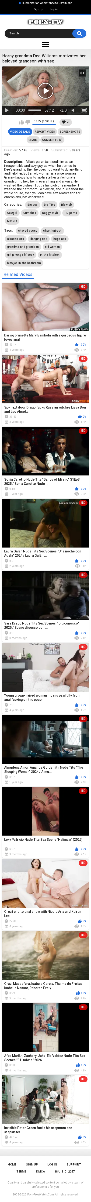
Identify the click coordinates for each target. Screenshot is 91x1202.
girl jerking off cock (20, 254)
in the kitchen (50, 254)
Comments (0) (52, 140)
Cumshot (29, 213)
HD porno (71, 213)
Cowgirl (12, 213)
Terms (21, 1171)
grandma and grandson (23, 246)
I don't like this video (27, 122)
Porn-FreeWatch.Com (40, 1194)
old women (52, 246)
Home (12, 1164)
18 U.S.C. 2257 (64, 1171)
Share (33, 140)
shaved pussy (27, 230)
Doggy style (50, 213)
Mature (12, 221)
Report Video (45, 131)
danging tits (39, 239)
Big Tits (49, 204)
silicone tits (15, 239)
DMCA (40, 1171)
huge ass (59, 239)
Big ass (33, 204)
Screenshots (70, 131)
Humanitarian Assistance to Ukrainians (47, 3)
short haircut (52, 230)
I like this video (21, 122)
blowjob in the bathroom (24, 263)
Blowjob (66, 204)
